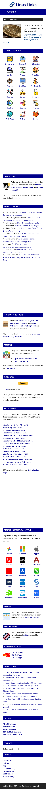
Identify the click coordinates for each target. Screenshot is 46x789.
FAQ (4, 766)
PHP (34, 326)
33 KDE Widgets (9, 729)
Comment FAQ (9, 768)
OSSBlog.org (8, 774)
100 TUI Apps (16, 655)
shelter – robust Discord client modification (23, 696)
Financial (38, 37)
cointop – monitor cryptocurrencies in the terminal (33, 28)
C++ (18, 326)
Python (12, 326)
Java (34, 323)
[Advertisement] (23, 149)
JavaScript (28, 326)
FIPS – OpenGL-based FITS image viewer (22, 686)
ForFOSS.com (8, 771)
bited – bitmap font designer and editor (22, 694)
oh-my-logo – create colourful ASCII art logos (24, 683)
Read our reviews (32, 617)
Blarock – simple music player (29, 223)
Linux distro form (21, 361)
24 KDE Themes (9, 726)
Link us (6, 763)
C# (22, 326)
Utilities (6, 42)
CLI (32, 37)
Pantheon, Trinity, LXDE (12, 734)
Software (34, 40)
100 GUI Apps (17, 652)
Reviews (27, 40)
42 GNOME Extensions (12, 732)
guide (25, 635)
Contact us (7, 760)
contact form (11, 368)
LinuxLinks (36, 786)
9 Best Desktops (9, 724)
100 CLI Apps (16, 657)
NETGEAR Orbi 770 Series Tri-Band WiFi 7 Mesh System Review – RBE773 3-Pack (22, 257)
